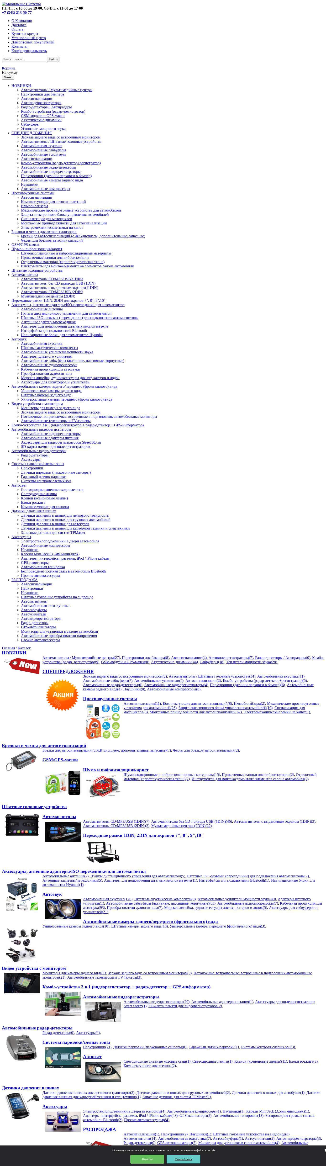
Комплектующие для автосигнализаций (53, 202)
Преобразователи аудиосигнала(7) (134, 908)
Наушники (29, 184)
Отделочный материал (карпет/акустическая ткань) (63, 262)
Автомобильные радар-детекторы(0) (112, 685)
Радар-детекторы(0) (58, 1033)
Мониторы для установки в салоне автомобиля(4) (238, 1143)
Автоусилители (33, 614)
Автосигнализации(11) (142, 703)
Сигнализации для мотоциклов (46, 219)
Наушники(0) (134, 689)
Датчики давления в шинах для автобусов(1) (268, 1093)
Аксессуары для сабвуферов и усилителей (55, 382)
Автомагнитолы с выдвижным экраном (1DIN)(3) (274, 821)
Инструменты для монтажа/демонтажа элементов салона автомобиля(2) (250, 779)
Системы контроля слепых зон (46, 481)
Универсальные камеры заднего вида (51, 391)
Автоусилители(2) (259, 1138)
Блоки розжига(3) (303, 1061)
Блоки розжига (33, 502)
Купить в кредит (24, 34)
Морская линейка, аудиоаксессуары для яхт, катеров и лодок (70, 378)
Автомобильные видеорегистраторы (51, 172)
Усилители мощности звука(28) (251, 662)
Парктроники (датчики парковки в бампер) (56, 176)
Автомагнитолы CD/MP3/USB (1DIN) (52, 279)
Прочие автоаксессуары (40, 575)
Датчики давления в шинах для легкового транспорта (65, 515)
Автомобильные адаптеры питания (50, 438)
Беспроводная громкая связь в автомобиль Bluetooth (63, 571)
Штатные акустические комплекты (49, 348)
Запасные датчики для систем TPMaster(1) (176, 1097)
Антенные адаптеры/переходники (48, 322)
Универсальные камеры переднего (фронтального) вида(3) (217, 926)
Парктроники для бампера (42, 94)
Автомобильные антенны (42, 309)
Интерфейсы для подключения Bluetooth (54, 331)
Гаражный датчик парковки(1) (214, 1047)
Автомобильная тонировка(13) (238, 1115)
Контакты (19, 46)
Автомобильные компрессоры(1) (194, 1111)
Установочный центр (28, 38)
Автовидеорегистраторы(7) (231, 658)
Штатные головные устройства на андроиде (57, 597)
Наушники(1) (233, 1111)
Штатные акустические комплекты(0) (165, 899)
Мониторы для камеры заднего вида (50, 408)
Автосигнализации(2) (203, 680)
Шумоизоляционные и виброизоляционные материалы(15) (172, 775)
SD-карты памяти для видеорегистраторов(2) (185, 1006)
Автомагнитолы (24, 275)
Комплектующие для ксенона (45, 507)
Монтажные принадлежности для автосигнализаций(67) (196, 712)
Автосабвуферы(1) (228, 1138)
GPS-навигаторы (35, 563)
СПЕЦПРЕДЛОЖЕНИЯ (31, 133)
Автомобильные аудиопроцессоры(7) (247, 903)
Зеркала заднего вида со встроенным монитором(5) (150, 973)
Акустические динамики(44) (174, 662)
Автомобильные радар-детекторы (48, 167)
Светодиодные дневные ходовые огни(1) (157, 1061)
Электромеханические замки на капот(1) (277, 712)
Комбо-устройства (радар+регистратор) (53, 111)
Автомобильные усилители (43, 154)
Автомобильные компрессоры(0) (173, 689)
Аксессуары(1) (88, 1033)
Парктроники (32, 468)
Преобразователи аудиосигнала (46, 373)
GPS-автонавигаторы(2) (176, 1143)
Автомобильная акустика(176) (107, 899)
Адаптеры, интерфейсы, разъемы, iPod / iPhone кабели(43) (130, 1115)
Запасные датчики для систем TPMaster (53, 532)
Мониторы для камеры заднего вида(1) (74, 973)
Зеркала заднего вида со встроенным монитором (60, 137)
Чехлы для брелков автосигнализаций (52, 240)
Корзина (9, 68)
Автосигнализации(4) (189, 658)
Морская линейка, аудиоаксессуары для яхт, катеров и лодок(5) (215, 908)
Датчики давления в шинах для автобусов (55, 524)
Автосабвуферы (34, 610)
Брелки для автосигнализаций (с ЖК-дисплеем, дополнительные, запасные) (83, 236)
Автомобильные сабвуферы (43, 150)
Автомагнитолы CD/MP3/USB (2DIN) (52, 292)
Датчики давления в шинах (33, 511)
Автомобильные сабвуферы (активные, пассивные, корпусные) (72, 361)
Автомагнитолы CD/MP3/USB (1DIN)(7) (116, 821)
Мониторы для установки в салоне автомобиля (59, 631)
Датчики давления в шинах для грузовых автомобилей (65, 520)
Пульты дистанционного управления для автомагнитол (66, 313)
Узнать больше (183, 1159)
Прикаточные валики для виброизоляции (55, 257)
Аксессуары (31, 459)
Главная (8, 648)
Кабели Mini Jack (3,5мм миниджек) (50, 554)
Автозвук (19, 339)
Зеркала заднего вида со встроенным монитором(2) (125, 676)
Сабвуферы (30, 124)
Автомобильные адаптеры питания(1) (222, 1002)
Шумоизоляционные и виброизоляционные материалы (66, 253)
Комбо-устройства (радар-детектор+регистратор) (61, 163)
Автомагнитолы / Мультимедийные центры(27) (81, 658)
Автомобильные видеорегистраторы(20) (156, 1002)
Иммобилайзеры (34, 206)
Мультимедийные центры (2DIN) (48, 296)
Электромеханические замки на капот (52, 227)
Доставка (18, 25)
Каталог (24, 648)
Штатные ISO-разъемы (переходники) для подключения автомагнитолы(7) (248, 876)
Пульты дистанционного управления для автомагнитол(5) (137, 876)
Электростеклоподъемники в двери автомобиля (60, 541)
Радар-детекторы (34, 455)
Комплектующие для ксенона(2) (150, 1066)
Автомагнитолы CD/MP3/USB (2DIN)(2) (116, 826)
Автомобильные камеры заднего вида (52, 180)
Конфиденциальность (29, 51)
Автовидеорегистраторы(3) (298, 1138)
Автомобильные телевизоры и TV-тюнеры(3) (104, 977)
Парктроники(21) (97, 1047)
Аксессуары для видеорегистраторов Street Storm (61, 442)
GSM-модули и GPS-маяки (43, 116)
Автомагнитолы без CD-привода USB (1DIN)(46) (191, 821)
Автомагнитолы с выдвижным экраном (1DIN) (59, 288)
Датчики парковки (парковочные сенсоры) (56, 472)
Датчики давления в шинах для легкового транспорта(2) (88, 1093)
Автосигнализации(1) (141, 1134)
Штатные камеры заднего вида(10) (139, 926)
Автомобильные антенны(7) (65, 876)
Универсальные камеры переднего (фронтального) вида (66, 399)
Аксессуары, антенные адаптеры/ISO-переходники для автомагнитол (68, 305)
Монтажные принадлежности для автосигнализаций (64, 223)
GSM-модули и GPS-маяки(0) (125, 662)
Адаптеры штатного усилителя (46, 356)
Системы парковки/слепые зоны (37, 464)
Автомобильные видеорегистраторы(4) (176, 685)
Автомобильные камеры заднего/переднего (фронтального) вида (64, 386)
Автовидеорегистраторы (41, 103)
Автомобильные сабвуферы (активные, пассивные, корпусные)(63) (161, 903)
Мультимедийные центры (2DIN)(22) (181, 826)
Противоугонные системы (32, 193)
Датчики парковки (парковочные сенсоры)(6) (150, 1047)
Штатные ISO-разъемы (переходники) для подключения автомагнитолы (79, 318)
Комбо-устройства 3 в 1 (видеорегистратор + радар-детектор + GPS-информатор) (77, 425)
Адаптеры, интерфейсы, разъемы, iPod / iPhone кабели (65, 558)
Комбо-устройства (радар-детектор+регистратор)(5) (265, 680)
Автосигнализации (36, 98)
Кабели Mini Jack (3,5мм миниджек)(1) (277, 1111)
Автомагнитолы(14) (140, 1138)
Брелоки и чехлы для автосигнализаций (44, 232)
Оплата (17, 29)
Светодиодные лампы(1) (212, 1061)
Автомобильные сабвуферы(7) (107, 680)
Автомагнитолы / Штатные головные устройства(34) (212, 676)
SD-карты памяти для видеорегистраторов (55, 447)
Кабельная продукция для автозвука (50, 369)
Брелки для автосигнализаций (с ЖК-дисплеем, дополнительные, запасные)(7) (106, 750)
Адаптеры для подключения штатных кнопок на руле (64, 326)
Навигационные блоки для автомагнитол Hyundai (62, 335)
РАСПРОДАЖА (24, 580)
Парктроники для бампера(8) (145, 658)
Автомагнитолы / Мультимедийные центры (56, 90)
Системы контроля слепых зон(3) (268, 1047)
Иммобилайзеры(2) (249, 703)
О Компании (21, 21)
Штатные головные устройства (37, 270)
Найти (53, 59)
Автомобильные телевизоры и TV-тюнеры (56, 421)
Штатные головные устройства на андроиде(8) (251, 1134)
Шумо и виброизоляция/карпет (36, 249)
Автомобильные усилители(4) (159, 680)
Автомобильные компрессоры (45, 189)
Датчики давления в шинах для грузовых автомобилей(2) (183, 1093)
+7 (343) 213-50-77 (17, 13)
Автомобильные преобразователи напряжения (59, 636)
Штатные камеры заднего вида (46, 395)
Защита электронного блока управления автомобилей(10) (226, 708)
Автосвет (19, 485)
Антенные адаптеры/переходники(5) (72, 880)
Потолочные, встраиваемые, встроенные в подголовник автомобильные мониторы (89, 416)
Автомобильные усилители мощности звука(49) (237, 899)
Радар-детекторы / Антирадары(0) (282, 658)
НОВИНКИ (21, 86)
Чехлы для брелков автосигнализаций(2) (206, 750)
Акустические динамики (41, 120)
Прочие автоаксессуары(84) (146, 1120)
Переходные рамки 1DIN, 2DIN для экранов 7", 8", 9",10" (58, 300)
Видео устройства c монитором (37, 404)
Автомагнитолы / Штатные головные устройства (61, 141)
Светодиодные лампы (39, 494)
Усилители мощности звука (43, 129)
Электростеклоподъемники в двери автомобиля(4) (124, 1111)
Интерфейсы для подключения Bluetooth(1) (234, 880)
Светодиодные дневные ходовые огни (52, 490)
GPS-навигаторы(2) (195, 1115)
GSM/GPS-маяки (25, 245)
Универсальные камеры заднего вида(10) (75, 926)
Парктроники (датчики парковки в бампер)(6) (247, 685)
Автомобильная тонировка (43, 567)
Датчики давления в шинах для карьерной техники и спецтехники (75, 528)
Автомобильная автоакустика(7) (184, 1138)
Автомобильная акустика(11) (281, 676)
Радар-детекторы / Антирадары (46, 107)
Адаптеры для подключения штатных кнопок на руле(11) (150, 880)
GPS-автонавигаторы (38, 627)
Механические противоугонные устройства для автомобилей (71, 210)
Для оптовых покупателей (32, 42)
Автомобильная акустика (41, 146)
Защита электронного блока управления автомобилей (65, 214)
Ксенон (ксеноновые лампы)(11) (260, 1061)
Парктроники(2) (174, 1134)
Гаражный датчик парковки (43, 477)
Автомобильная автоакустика (45, 606)
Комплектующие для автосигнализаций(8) (197, 703)
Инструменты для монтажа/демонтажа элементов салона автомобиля (77, 266)
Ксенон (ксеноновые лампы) (44, 498)
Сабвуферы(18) (212, 662)
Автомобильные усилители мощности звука (57, 352)
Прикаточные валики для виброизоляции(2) (258, 775)
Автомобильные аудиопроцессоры (49, 365)
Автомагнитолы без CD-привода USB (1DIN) (58, 283)
